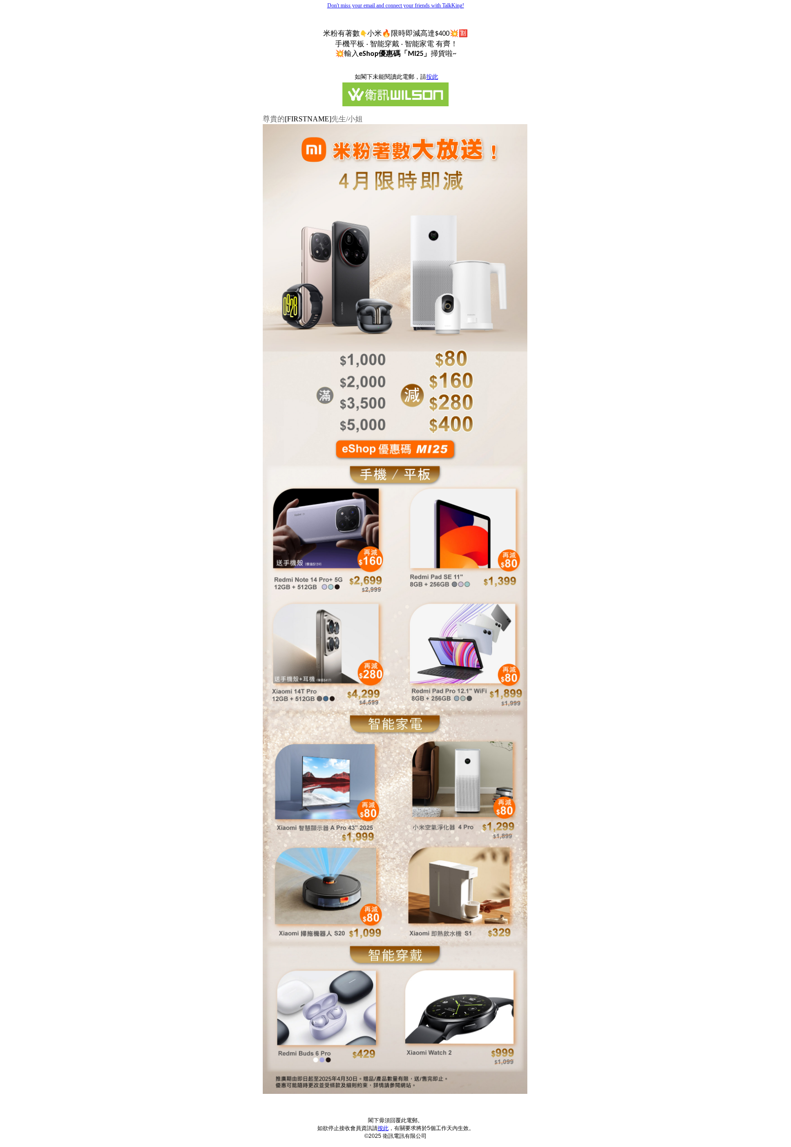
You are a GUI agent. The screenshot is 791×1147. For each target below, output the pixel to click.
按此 (383, 1128)
